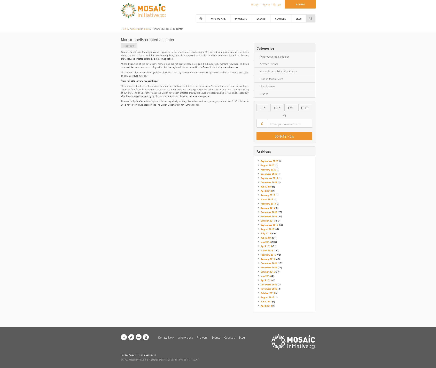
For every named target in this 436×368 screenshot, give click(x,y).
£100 (305, 107)
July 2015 (266, 233)
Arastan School (269, 63)
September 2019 (269, 178)
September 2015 (269, 225)
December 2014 (269, 263)
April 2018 (266, 191)
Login (256, 4)
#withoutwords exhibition (275, 56)
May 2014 (266, 276)
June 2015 (266, 237)
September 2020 (269, 161)
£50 (291, 107)
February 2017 (268, 203)
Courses (280, 18)
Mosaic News (267, 86)
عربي (278, 4)
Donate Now (166, 337)
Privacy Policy (127, 355)
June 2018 (266, 186)
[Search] (311, 18)
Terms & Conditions (146, 355)
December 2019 (269, 173)
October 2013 (268, 293)
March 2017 (267, 199)
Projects (241, 18)
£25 (277, 107)
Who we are (218, 18)
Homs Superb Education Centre (278, 71)
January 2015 (268, 259)
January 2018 (268, 195)
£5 (263, 107)
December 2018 (269, 182)
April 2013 (266, 305)
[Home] (201, 18)
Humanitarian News (271, 78)
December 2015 (269, 212)
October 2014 (268, 271)
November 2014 (269, 267)
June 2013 (266, 301)
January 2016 (268, 208)
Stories (264, 93)
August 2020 (267, 165)
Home (125, 28)
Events (261, 18)
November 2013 (269, 288)
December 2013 (269, 284)
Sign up (266, 4)
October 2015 (268, 220)
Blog (299, 18)
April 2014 (266, 280)
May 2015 (266, 242)
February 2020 (268, 169)
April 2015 (266, 246)
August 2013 (267, 297)
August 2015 (267, 229)
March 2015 (267, 250)
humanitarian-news (140, 28)
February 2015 (268, 254)
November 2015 (269, 216)
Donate (300, 4)
